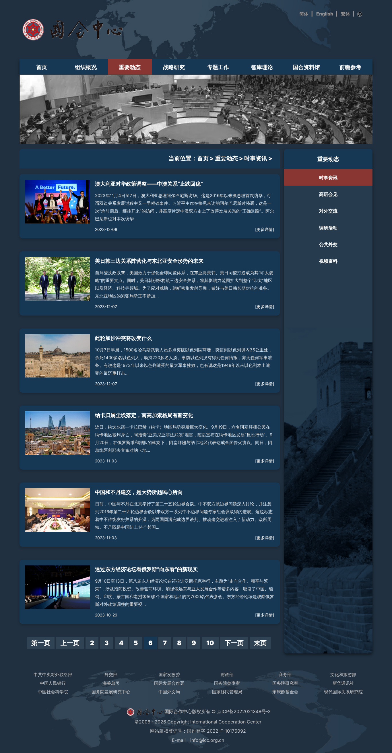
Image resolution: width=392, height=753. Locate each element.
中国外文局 (169, 691)
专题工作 (218, 67)
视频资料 (328, 261)
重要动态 (130, 67)
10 (210, 643)
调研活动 (328, 228)
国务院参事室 (227, 683)
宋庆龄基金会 (285, 691)
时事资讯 (255, 158)
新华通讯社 (343, 683)
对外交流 (328, 211)
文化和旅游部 (343, 674)
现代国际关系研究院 (343, 691)
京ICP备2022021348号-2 (244, 711)
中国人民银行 (53, 683)
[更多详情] (264, 229)
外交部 (110, 674)
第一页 (40, 643)
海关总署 (111, 683)
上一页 (70, 643)
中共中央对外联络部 (53, 674)
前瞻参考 (350, 67)
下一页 (234, 643)
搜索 (360, 14)
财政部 (227, 674)
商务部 (285, 674)
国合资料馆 (306, 67)
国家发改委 (169, 674)
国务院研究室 (285, 683)
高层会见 (328, 194)
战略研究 (174, 67)
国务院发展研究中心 (111, 691)
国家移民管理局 (227, 691)
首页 (41, 67)
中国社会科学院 (53, 691)
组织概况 (86, 67)
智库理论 (262, 67)
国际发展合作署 (169, 683)
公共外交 (328, 244)
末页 (260, 643)
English (324, 14)
